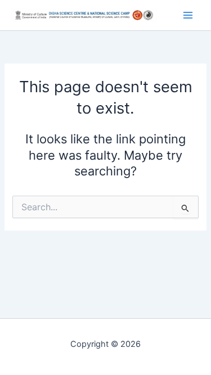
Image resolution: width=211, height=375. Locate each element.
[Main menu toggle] (188, 15)
